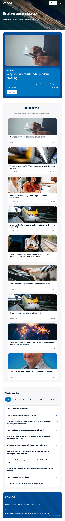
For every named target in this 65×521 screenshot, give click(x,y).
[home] (7, 3)
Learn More (11, 92)
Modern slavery (9, 513)
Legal (25, 513)
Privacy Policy (19, 513)
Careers (33, 504)
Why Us (14, 504)
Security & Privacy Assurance (42, 513)
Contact (53, 3)
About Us (19, 504)
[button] (60, 3)
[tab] (8, 399)
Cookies (30, 513)
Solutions (7, 504)
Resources (26, 504)
